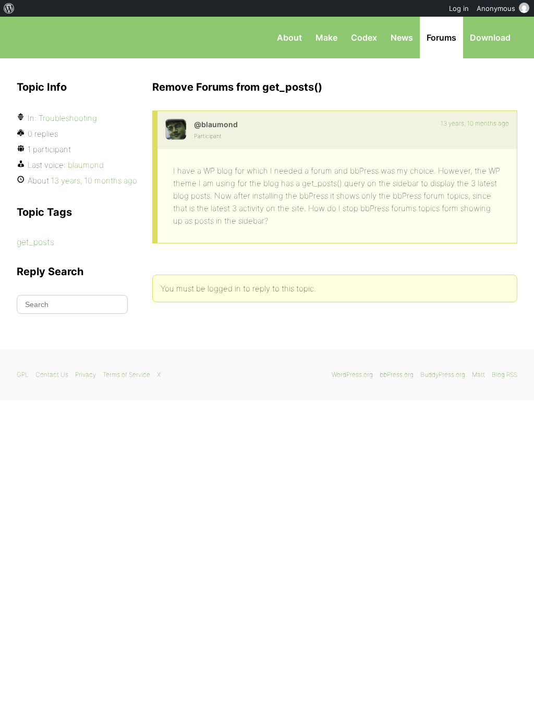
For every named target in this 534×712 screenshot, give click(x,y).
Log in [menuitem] (459, 8)
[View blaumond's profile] (175, 129)
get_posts (35, 242)
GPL (23, 374)
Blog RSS (504, 374)
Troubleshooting (68, 118)
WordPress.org (352, 374)
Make (326, 37)
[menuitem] (9, 8)
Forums (441, 37)
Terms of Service (126, 374)
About (289, 37)
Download (490, 37)
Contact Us (51, 374)
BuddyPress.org (442, 374)
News (402, 37)
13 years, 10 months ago (475, 123)
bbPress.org (71, 37)
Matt (478, 374)
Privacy (85, 374)
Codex (364, 37)
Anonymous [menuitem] (496, 8)
